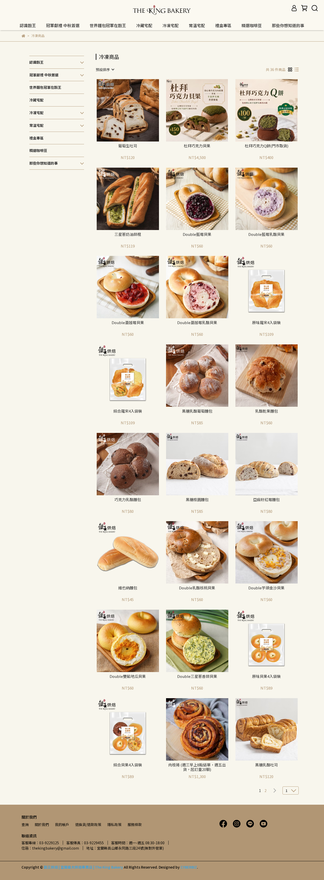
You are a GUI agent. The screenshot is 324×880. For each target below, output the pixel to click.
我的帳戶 (62, 824)
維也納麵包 (127, 588)
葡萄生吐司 (127, 146)
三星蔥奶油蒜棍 (127, 234)
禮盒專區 (223, 25)
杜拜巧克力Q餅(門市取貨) (266, 146)
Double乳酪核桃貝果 (197, 588)
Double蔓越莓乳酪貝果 (197, 322)
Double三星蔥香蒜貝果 (197, 676)
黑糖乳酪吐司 (266, 765)
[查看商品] (120, 110)
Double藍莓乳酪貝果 (266, 234)
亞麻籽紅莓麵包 (266, 499)
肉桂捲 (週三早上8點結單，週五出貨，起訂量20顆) (197, 767)
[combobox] (105, 69)
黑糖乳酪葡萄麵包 (197, 411)
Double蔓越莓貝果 (128, 322)
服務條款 (135, 824)
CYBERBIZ (188, 867)
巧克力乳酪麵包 (127, 499)
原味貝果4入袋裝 (266, 676)
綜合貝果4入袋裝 (127, 765)
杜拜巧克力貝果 (197, 146)
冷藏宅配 (144, 25)
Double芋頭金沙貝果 (266, 588)
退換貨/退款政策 (88, 824)
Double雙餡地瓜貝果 (128, 676)
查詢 (25, 824)
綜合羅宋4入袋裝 (127, 411)
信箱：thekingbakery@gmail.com (50, 848)
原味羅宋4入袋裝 (266, 322)
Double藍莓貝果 (197, 234)
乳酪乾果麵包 (266, 411)
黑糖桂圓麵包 (197, 499)
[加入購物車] (135, 110)
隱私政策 (114, 824)
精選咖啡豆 (251, 25)
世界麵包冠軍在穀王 (108, 25)
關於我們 (42, 824)
